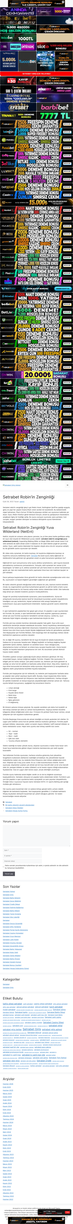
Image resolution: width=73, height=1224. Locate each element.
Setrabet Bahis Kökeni (11, 911)
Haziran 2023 (8, 1161)
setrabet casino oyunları (33, 1022)
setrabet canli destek (22, 1015)
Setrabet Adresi (9, 891)
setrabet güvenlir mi (20, 1037)
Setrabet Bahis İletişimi (11, 898)
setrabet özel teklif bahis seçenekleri (29, 1063)
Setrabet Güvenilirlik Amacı (13, 946)
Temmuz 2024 (8, 1119)
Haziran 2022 (8, 1199)
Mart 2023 (7, 1170)
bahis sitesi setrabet (12, 1003)
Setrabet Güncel (34, 1032)
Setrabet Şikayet (9, 1066)
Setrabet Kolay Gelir (10, 952)
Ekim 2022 (7, 1186)
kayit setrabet (56, 1007)
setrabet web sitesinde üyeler (10, 1058)
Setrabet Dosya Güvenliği (12, 924)
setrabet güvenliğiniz (32, 1037)
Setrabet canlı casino (53, 1017)
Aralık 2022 (7, 1180)
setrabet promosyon (41, 1050)
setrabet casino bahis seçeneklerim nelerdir (13, 1022)
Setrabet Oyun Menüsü (12, 936)
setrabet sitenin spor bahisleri (31, 1052)
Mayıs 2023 (7, 1164)
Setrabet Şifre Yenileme (12, 927)
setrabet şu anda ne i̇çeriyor (10, 1068)
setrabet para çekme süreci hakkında (12, 1050)
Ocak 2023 (7, 1177)
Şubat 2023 (7, 1174)
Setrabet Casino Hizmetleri (13, 933)
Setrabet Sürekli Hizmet (12, 962)
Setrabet (34, 556)
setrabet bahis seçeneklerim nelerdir (37, 1012)
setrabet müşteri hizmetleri (35, 1045)
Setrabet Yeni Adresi (57, 1058)
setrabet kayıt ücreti (8, 1042)
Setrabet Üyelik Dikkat (11, 904)
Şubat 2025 (7, 1097)
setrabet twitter (51, 1055)
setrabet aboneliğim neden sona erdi (43, 1010)
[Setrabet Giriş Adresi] (11, 485)
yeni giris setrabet (62, 1066)
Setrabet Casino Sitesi (53, 1022)
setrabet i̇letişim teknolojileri (22, 1040)
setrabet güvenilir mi (8, 1037)
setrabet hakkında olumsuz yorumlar (59, 1037)
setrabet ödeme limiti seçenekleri (11, 1063)
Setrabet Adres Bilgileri (11, 956)
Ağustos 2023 (8, 1154)
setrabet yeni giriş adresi (28, 1061)
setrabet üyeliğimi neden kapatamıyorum (48, 1063)
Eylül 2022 (7, 1190)
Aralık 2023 (7, 1142)
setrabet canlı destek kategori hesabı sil (31, 1020)
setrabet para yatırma (27, 1047)
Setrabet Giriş (8, 895)
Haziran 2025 (8, 1090)
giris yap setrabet (9, 1007)
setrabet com (17, 1026)
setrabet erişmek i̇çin (43, 1026)
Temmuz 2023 (8, 1158)
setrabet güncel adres (50, 1033)
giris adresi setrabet (60, 1004)
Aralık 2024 (7, 1103)
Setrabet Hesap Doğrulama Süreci (16, 968)
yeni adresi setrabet (48, 1066)
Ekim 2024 (7, 1110)
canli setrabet (28, 1004)
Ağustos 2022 (8, 1193)
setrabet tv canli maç (12, 1055)
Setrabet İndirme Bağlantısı (13, 907)
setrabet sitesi (44, 1052)
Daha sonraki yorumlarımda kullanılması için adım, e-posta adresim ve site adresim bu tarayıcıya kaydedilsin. (36, 867)
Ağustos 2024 (8, 1116)
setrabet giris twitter (12, 1029)
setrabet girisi (55, 1025)
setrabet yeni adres (40, 1058)
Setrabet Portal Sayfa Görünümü (15, 930)
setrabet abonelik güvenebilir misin (24, 1010)
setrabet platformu (27, 1050)
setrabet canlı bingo (38, 1017)
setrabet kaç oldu (19, 1042)
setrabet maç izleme (42, 1042)
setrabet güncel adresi (11, 1035)
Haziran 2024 (8, 1122)
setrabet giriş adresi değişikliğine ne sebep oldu (14, 1033)
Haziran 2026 (8, 1084)
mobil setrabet (9, 1009)
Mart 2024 (7, 1132)
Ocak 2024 (7, 1138)
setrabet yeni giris (11, 1061)
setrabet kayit (45, 1040)
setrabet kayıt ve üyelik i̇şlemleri (58, 1040)
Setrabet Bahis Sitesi (56, 1012)
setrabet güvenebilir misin (44, 1035)
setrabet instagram (9, 1040)
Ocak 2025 (7, 1100)
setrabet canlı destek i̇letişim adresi (11, 1020)
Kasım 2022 (7, 1183)
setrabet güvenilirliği (57, 1035)
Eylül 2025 (7, 1087)
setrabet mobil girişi (8, 1045)
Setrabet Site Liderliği (11, 917)
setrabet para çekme (43, 1047)
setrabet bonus (8, 1015)
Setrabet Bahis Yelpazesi (12, 949)
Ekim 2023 (7, 1148)
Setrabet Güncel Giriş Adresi (28, 1035)
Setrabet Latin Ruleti (11, 940)
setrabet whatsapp (25, 1058)
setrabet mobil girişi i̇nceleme (21, 1045)
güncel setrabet (41, 1007)
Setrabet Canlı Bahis (55, 1015)
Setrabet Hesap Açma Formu (16, 811)
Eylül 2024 (7, 1113)
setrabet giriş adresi (52, 1029)
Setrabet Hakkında (44, 1037)
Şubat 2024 (7, 1135)
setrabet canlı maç (46, 1020)
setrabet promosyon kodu (13, 1052)
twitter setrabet (35, 1066)
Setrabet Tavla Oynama (12, 914)
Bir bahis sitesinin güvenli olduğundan (19, 805)
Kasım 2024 (7, 1106)
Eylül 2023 (7, 1151)
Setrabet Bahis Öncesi (11, 959)
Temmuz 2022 (8, 1196)
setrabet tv (53, 1052)
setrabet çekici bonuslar (58, 1061)
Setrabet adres (59, 1009)
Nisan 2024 (7, 1129)
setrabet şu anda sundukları (22, 1066)
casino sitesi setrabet (43, 1004)
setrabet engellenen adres (30, 1026)
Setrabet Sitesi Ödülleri (14, 808)
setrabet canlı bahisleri (8, 1017)
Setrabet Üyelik (44, 1060)
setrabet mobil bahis (55, 1042)
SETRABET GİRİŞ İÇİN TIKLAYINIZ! (36, 74)
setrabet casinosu (7, 1026)
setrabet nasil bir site (11, 1047)
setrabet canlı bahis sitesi (23, 1017)
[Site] (36, 124)
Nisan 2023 (7, 1167)
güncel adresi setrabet (25, 1007)
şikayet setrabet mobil (23, 1068)
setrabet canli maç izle (39, 1015)
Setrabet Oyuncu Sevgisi (12, 943)
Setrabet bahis (21, 1012)
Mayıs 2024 (7, 1126)
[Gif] (36, 202)
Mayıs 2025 (7, 1093)
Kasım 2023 (7, 1145)
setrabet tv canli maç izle (33, 1055)
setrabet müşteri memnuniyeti (52, 1045)
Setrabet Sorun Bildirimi (12, 901)
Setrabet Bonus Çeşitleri (12, 965)
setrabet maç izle (29, 1042)
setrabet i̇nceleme (34, 1040)
